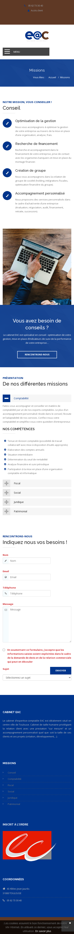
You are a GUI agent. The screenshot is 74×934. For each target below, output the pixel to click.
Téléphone (9, 587)
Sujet (6, 668)
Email (6, 571)
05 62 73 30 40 (14, 900)
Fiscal (17, 483)
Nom (5, 555)
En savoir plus (43, 931)
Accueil (52, 77)
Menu (16, 51)
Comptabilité (21, 398)
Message (8, 604)
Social (17, 492)
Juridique (19, 502)
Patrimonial (20, 511)
